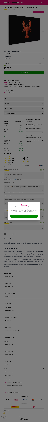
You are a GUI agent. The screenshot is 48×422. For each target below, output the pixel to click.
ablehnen (31, 211)
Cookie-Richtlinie (27, 210)
